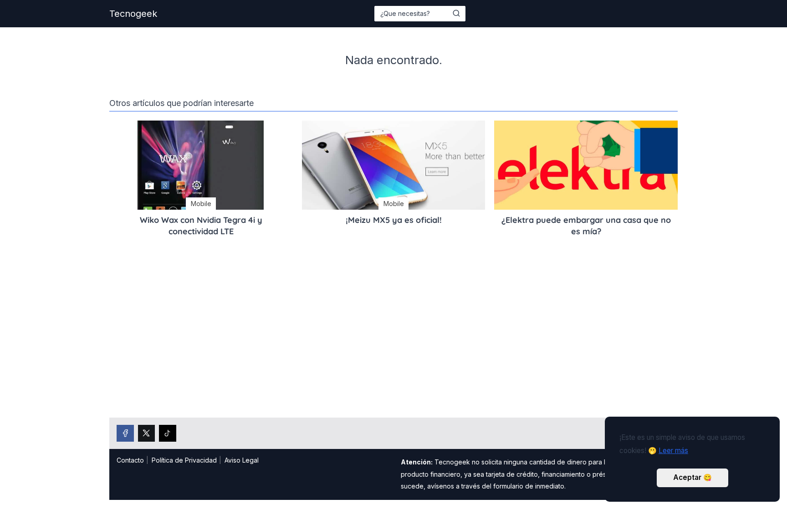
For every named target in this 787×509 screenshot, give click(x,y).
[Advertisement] (393, 339)
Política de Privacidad (184, 460)
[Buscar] (456, 13)
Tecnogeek (133, 13)
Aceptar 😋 (692, 477)
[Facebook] (125, 433)
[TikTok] (167, 433)
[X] (146, 433)
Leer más (673, 450)
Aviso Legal (242, 460)
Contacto (130, 460)
